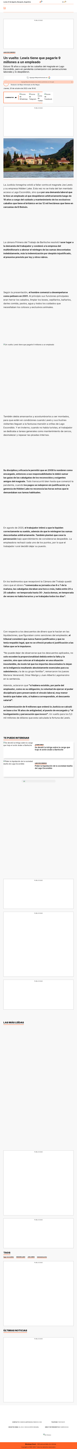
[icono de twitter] (63, 8)
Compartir (9, 97)
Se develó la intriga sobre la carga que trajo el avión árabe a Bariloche (52, 748)
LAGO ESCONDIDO (9, 52)
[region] (38, 34)
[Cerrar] (72, 82)
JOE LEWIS (31, 1257)
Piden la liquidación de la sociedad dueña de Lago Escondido (53, 767)
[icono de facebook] (58, 8)
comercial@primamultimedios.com (27, 1422)
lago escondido (8, 1257)
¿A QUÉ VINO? (39, 744)
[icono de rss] (72, 8)
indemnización (42, 1257)
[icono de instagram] (67, 8)
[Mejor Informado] (38, 8)
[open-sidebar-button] (4, 8)
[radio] (34, 2)
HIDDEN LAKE (20, 1257)
